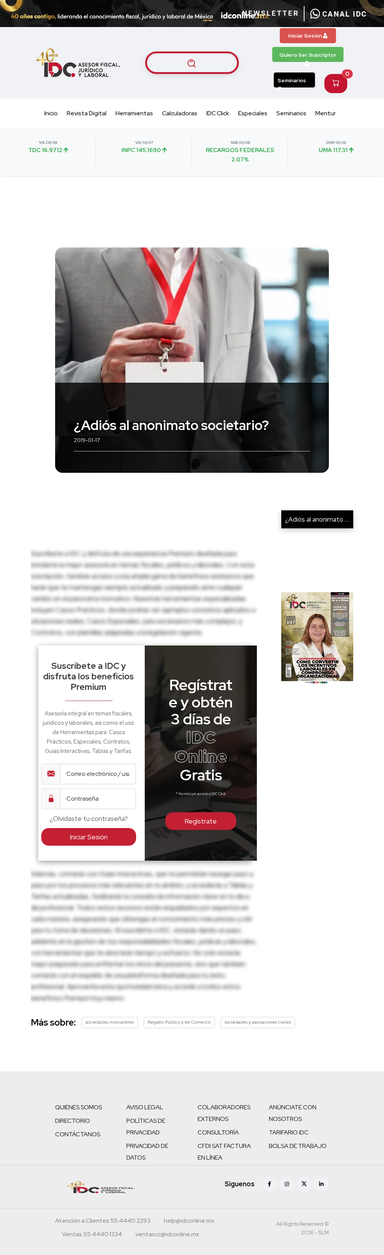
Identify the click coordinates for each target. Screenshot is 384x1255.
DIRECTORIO (72, 1121)
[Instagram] (286, 1184)
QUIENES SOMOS (78, 1107)
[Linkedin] (321, 1184)
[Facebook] (269, 1184)
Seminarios (292, 80)
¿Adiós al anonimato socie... (324, 519)
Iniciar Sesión (305, 35)
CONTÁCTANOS (77, 1134)
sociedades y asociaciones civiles (258, 1022)
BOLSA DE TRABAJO (298, 1146)
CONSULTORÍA (218, 1132)
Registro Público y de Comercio (179, 1022)
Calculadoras (179, 113)
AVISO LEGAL (144, 1107)
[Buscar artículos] (192, 62)
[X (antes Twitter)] (304, 1184)
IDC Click (217, 113)
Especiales (252, 113)
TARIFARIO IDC (289, 1132)
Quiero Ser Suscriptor (307, 54)
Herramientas (134, 113)
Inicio (51, 113)
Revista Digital (86, 113)
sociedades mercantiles (110, 1022)
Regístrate (200, 821)
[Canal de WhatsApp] (338, 13)
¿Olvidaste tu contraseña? (89, 818)
